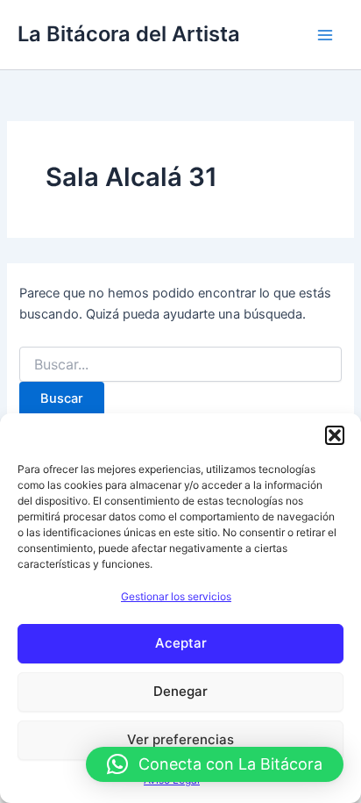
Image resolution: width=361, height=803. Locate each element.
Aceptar (181, 643)
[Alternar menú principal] (325, 35)
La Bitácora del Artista (129, 34)
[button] (334, 435)
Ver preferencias (180, 739)
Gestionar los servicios (176, 596)
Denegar (180, 691)
